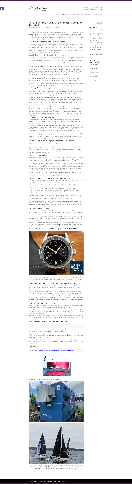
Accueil (56, 14)
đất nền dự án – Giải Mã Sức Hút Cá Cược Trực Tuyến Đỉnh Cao (96, 54)
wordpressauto (34, 27)
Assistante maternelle (79, 14)
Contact (88, 14)
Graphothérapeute (65, 14)
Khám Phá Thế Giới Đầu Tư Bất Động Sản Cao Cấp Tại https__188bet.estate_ (96, 38)
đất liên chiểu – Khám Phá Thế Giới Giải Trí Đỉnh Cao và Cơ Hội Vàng (96, 49)
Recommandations (98, 14)
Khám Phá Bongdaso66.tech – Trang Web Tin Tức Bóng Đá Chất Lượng (96, 44)
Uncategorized (48, 27)
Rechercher (99, 23)
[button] (2, 8)
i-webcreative (64, 481)
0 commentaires (56, 27)
